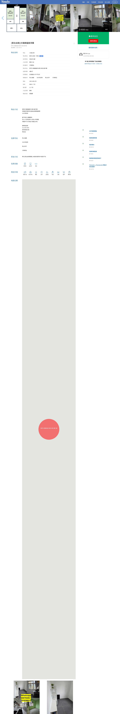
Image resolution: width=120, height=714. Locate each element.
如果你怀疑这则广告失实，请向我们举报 (93, 63)
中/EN (114, 2)
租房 (83, 2)
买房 (88, 2)
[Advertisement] (36, 35)
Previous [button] (3, 18)
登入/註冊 (107, 2)
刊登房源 (93, 2)
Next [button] (117, 18)
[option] (60, 18)
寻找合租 (100, 2)
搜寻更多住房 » (93, 48)
